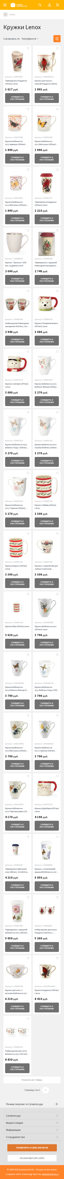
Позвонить (32, 1147)
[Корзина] (57, 5)
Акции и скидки (14, 1122)
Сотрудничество (15, 1137)
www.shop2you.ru (50, 1174)
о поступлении (17, 98)
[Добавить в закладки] (28, 49)
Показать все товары (32, 1079)
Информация (13, 1130)
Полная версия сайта (32, 1158)
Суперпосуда (13, 1115)
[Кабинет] (49, 5)
